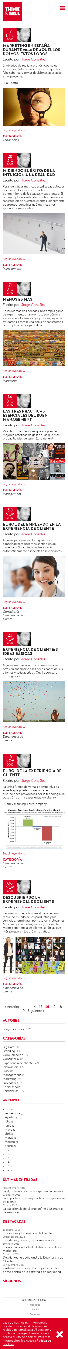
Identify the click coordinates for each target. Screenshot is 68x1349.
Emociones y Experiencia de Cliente (27, 1233)
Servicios (35, 1314)
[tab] (34, 1109)
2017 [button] (6, 1150)
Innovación (10, 1067)
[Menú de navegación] (62, 8)
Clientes (35, 1309)
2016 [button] (6, 1154)
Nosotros (35, 1305)
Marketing (10, 381)
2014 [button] (6, 1162)
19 (23, 1011)
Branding (9, 1051)
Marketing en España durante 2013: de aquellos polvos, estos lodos (31, 50)
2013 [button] (6, 1166)
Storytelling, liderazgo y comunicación (29, 1240)
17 (53, 1007)
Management (12, 268)
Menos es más (17, 299)
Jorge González (33, 59)
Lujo (6, 1071)
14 (34, 1007)
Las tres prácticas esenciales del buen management (25, 416)
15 (40, 1007)
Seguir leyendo (12, 130)
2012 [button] (6, 1170)
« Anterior (11, 1007)
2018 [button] (6, 1109)
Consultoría (11, 611)
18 (60, 1007)
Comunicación (13, 1055)
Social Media (11, 1087)
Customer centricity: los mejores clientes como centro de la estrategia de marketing (32, 1269)
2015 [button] (6, 1158)
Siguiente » (36, 1011)
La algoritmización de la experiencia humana (33, 1191)
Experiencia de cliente (18, 1063)
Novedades (10, 1083)
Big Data (8, 1047)
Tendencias (11, 140)
